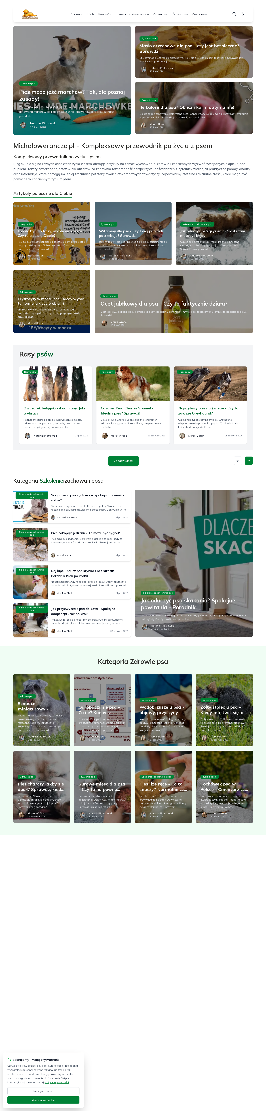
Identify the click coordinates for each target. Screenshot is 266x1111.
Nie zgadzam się (43, 1091)
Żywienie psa (180, 14)
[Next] (249, 461)
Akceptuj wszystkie (43, 1100)
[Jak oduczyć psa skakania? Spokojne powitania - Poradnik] (194, 563)
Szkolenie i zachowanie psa (132, 14)
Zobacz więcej (123, 461)
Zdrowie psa (160, 14)
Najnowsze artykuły (82, 14)
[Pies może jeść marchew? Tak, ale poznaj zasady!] (72, 80)
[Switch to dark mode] (242, 14)
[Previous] (238, 461)
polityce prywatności (57, 1082)
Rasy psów (104, 14)
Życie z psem (199, 14)
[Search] (234, 14)
